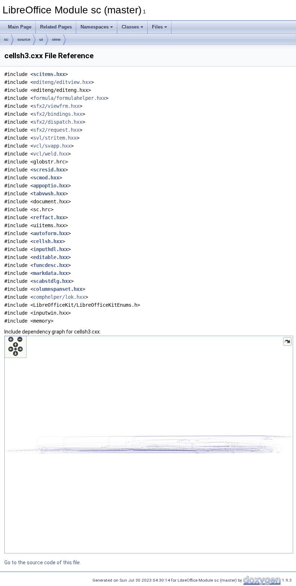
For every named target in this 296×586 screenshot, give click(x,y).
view (56, 39)
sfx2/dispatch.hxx (57, 122)
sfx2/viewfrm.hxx (56, 106)
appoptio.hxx (50, 185)
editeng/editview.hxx (62, 82)
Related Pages (56, 27)
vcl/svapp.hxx (52, 146)
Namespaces (94, 27)
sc (6, 39)
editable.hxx (50, 257)
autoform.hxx (50, 233)
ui (41, 39)
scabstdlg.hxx (52, 281)
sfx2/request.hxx (56, 130)
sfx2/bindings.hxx (57, 114)
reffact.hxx (49, 217)
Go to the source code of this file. (42, 562)
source (23, 39)
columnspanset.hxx (57, 289)
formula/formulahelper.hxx (69, 98)
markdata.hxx (50, 273)
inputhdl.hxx (50, 249)
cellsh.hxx (47, 241)
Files (157, 27)
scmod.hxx (46, 178)
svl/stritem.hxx (55, 138)
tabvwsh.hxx (49, 193)
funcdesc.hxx (50, 265)
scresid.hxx (49, 170)
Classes (130, 27)
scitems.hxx (49, 74)
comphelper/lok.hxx (59, 297)
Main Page (19, 27)
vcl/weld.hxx (50, 154)
